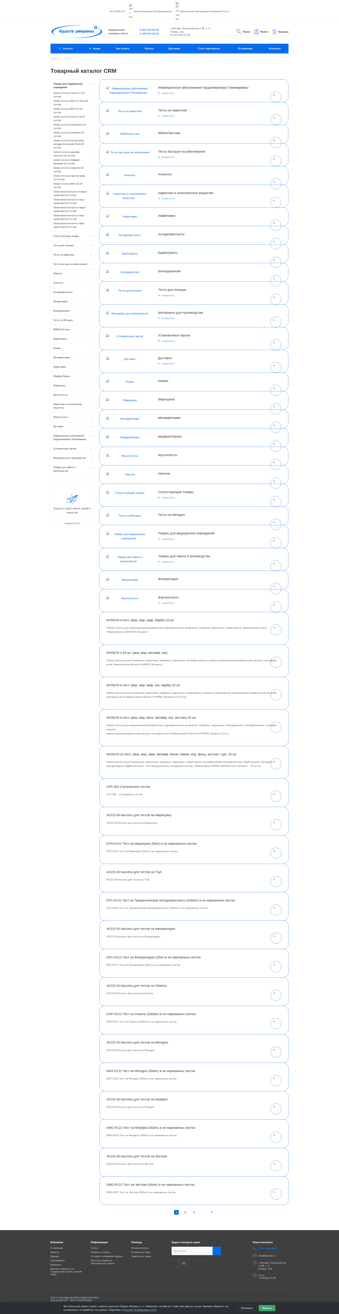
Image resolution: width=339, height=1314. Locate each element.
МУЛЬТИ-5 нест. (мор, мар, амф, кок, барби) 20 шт (143, 685)
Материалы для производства (180, 312)
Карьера (54, 1256)
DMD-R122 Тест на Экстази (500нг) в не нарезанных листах (150, 1184)
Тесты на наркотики (172, 110)
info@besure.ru (267, 1255)
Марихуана (166, 399)
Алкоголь (165, 174)
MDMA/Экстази (169, 133)
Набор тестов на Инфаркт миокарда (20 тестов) (66, 162)
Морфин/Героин (170, 436)
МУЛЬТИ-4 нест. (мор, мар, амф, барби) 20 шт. (140, 620)
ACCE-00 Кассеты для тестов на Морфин (137, 1099)
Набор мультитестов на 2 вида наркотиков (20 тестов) (68, 225)
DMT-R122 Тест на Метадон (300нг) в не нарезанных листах (150, 1071)
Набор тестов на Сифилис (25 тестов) (68, 134)
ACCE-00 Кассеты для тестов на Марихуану (138, 815)
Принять (267, 1308)
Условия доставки (140, 1252)
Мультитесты (167, 455)
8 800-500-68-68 (149, 29)
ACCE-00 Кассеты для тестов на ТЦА (134, 872)
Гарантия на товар (141, 1256)
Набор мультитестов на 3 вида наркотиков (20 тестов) (68, 217)
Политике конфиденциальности (140, 1310)
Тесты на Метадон (171, 515)
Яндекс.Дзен (192, 1263)
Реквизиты (55, 1264)
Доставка (165, 358)
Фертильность (168, 597)
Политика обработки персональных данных (103, 1262)
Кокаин (163, 381)
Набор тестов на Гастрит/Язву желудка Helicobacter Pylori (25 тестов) (68, 144)
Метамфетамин (169, 418)
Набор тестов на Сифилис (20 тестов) (68, 170)
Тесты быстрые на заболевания (181, 151)
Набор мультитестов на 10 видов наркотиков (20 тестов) (70, 194)
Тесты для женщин (172, 289)
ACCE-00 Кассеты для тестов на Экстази (136, 1156)
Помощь (136, 1242)
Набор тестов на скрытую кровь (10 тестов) (69, 178)
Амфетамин (166, 215)
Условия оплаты (139, 1248)
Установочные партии (174, 335)
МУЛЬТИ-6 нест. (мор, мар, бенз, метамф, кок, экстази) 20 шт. (151, 717)
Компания (56, 1242)
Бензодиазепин (169, 271)
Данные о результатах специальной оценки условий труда (66, 1271)
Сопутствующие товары (176, 492)
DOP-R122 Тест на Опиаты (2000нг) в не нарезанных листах (151, 1014)
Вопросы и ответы (100, 1252)
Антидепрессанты (171, 234)
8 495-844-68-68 (149, 33)
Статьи (94, 1248)
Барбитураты (167, 252)
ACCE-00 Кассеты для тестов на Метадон (137, 1042)
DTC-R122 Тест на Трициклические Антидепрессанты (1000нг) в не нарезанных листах (170, 900)
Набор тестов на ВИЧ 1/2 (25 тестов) (67, 111)
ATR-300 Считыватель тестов (128, 786)
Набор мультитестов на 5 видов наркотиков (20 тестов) (69, 209)
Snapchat (200, 1263)
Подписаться (217, 1251)
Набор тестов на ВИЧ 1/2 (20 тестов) (67, 186)
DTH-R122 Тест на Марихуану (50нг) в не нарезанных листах (151, 843)
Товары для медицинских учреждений (186, 533)
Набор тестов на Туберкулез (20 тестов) (69, 127)
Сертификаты (57, 1260)
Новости (54, 1252)
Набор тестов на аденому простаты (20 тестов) (66, 154)
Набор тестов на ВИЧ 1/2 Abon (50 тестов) (70, 103)
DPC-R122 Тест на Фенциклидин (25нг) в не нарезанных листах (153, 957)
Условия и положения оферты (107, 1256)
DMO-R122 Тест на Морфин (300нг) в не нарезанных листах (150, 1127)
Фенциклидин (168, 579)
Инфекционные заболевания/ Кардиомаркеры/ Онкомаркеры (203, 87)
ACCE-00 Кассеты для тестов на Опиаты (136, 985)
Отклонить (247, 1308)
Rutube (184, 1263)
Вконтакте (175, 1263)
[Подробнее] (275, 97)
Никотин (164, 473)
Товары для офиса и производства (184, 556)
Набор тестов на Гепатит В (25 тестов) (69, 119)
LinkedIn (208, 1263)
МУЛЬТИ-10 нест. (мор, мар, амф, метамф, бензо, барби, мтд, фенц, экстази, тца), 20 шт (171, 754)
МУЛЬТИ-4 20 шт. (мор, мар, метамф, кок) (136, 653)
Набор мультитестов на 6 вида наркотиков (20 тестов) (68, 201)
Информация (99, 1242)
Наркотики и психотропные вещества (185, 193)
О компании (56, 1248)
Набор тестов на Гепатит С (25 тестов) (69, 95)
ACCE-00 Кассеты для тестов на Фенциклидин (140, 929)
